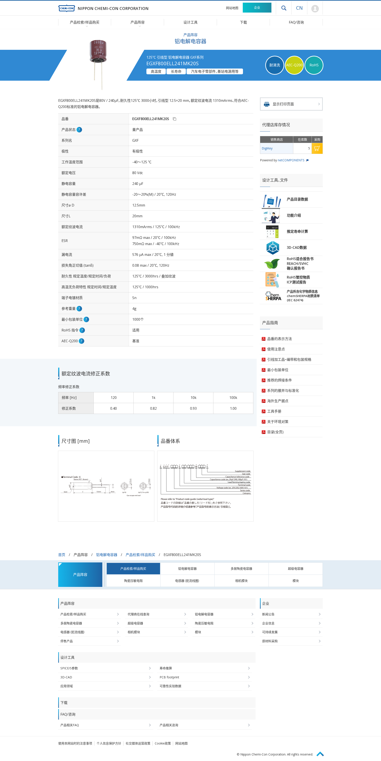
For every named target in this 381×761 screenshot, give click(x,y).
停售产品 (66, 641)
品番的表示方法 (279, 338)
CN (299, 7)
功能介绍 (294, 215)
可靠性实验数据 (170, 686)
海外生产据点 (277, 400)
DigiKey (267, 148)
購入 (317, 148)
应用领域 (66, 686)
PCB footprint (169, 677)
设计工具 (190, 22)
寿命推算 (166, 668)
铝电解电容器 (106, 554)
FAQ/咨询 (296, 22)
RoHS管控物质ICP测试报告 (298, 280)
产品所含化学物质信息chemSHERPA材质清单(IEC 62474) (303, 295)
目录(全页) (275, 432)
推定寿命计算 (297, 231)
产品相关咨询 (169, 725)
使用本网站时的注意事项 (75, 743)
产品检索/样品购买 (140, 554)
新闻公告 (268, 614)
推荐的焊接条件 (279, 380)
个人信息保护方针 (109, 743)
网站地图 (232, 8)
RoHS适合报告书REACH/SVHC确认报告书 (300, 263)
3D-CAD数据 (297, 247)
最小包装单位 (277, 369)
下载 (243, 22)
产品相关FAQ (69, 725)
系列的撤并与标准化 (283, 390)
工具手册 (274, 411)
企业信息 (268, 623)
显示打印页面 (283, 104)
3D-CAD (66, 677)
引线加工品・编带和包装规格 (289, 359)
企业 (257, 7)
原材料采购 (270, 641)
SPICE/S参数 (69, 668)
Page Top (322, 753)
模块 (296, 581)
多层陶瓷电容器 (241, 568)
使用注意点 (276, 349)
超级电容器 (295, 568)
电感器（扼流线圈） (187, 581)
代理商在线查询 (138, 614)
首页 (61, 554)
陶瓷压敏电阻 (133, 581)
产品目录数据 (297, 199)
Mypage (315, 8)
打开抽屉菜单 (283, 8)
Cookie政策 (163, 743)
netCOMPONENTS (291, 160)
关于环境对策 (277, 421)
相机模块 (241, 581)
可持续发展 (270, 632)
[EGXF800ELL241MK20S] (174, 119)
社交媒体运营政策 (138, 743)
